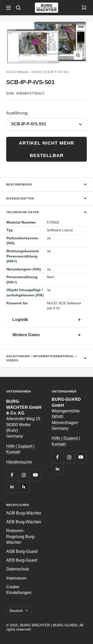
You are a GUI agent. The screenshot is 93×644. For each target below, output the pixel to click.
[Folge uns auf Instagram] (23, 475)
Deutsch (16, 611)
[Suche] (18, 7)
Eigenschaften (20, 198)
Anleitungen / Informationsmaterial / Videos (41, 358)
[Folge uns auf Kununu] (23, 486)
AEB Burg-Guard (21, 560)
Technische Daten (22, 212)
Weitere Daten (26, 335)
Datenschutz (17, 569)
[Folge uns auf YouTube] (35, 475)
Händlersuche (19, 462)
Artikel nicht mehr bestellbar (46, 149)
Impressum (16, 578)
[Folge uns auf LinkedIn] (12, 486)
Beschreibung (19, 184)
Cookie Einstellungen (19, 590)
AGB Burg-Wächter (23, 513)
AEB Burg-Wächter (23, 522)
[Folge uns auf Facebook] (12, 475)
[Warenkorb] (84, 7)
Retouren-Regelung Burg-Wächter (20, 536)
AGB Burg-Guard (21, 551)
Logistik (20, 319)
